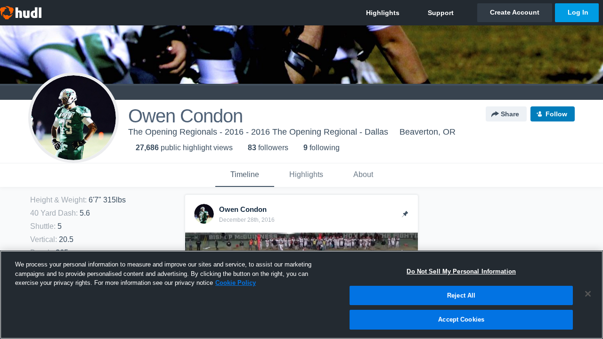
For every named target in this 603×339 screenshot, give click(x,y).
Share (510, 114)
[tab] (244, 175)
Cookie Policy (235, 282)
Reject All (461, 295)
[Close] (588, 293)
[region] (301, 294)
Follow (556, 114)
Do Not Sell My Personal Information (461, 271)
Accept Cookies (461, 319)
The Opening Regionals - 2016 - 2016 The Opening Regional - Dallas (258, 132)
